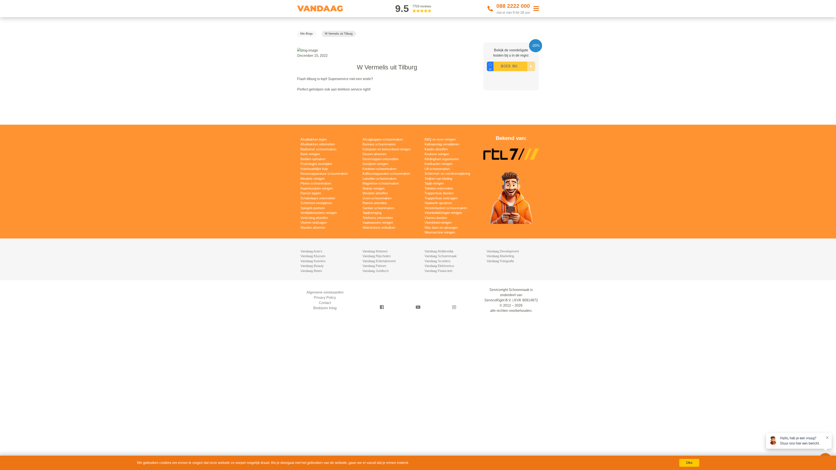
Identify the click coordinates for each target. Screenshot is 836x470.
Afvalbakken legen (313, 139)
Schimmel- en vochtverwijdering (447, 173)
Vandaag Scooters (438, 261)
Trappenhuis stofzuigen (441, 198)
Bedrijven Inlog (325, 308)
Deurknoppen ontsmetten (380, 159)
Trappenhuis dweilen (439, 193)
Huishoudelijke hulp (314, 169)
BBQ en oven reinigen (440, 139)
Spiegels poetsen (312, 208)
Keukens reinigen (437, 154)
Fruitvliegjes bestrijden (316, 164)
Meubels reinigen (312, 178)
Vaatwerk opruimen (438, 203)
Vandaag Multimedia (439, 251)
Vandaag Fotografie (500, 261)
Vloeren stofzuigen (313, 222)
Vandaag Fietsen (374, 266)
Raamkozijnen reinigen (316, 188)
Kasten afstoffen (436, 149)
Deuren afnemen (374, 154)
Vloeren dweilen (436, 218)
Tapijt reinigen (434, 183)
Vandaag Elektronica (439, 266)
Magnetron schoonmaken (380, 183)
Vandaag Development (503, 251)
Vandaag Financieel (438, 271)
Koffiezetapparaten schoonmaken (386, 173)
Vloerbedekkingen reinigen (443, 213)
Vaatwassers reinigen (377, 222)
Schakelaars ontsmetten (317, 198)
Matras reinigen (373, 188)
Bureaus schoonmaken (379, 144)
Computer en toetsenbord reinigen (386, 149)
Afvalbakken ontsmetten (317, 144)
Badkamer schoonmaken (318, 149)
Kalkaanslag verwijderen (442, 144)
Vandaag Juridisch (375, 271)
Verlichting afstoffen (314, 218)
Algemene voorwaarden (325, 292)
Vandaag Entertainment (379, 261)
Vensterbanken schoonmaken (446, 208)
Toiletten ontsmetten (439, 188)
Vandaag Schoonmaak (441, 256)
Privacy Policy (325, 297)
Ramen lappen (310, 193)
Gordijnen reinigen (375, 164)
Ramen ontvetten (374, 203)
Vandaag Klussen (312, 256)
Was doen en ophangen (441, 227)
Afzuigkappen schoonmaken (382, 139)
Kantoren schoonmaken (379, 169)
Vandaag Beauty (312, 266)
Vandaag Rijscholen (376, 256)
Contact (325, 303)
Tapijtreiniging (371, 213)
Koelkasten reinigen (438, 164)
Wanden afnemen (312, 227)
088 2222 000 (513, 6)
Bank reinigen (310, 154)
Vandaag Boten (311, 271)
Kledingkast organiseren (442, 159)
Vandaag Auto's (311, 251)
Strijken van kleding (438, 178)
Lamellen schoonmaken (379, 178)
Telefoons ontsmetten (377, 218)
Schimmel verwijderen (316, 203)
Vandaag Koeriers (313, 261)
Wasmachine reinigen (440, 232)
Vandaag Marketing (500, 256)
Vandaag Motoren (375, 251)
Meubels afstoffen (375, 193)
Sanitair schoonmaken (378, 208)
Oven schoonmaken (376, 198)
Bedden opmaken (312, 159)
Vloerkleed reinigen (438, 222)
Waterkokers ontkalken (378, 227)
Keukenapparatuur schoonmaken (324, 173)
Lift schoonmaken (437, 169)
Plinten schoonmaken (315, 183)
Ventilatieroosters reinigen (318, 213)
